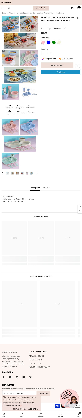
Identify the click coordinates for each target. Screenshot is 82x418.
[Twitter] (30, 377)
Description (35, 187)
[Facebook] (3, 377)
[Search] (9, 8)
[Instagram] (10, 377)
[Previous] (2, 173)
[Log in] (72, 8)
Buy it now (61, 72)
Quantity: (44, 49)
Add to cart (57, 65)
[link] (14, 260)
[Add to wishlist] (77, 65)
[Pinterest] (17, 377)
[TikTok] (23, 377)
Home (4, 13)
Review (46, 187)
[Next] (37, 173)
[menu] (3, 8)
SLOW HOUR (6, 3)
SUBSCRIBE (43, 393)
